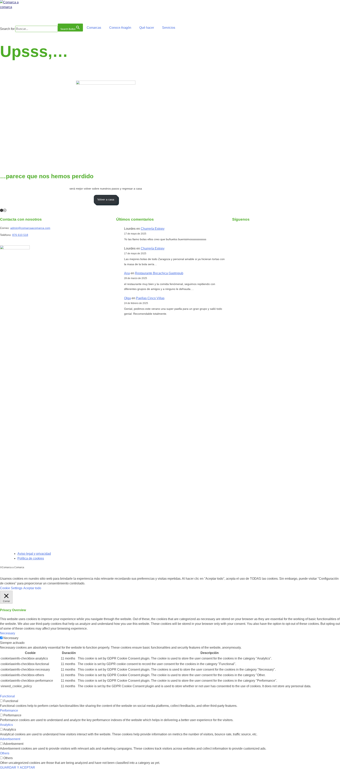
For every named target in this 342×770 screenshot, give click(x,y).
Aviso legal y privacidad (34, 553)
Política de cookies (30, 558)
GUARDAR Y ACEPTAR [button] (17, 767)
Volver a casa (105, 199)
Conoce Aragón (120, 27)
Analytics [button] (6, 724)
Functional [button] (7, 696)
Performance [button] (9, 710)
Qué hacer (146, 27)
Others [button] (4, 753)
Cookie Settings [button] (11, 588)
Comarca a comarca (21, 16)
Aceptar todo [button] (32, 588)
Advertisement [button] (10, 739)
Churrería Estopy (152, 228)
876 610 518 (20, 234)
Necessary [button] (7, 633)
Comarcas (94, 27)
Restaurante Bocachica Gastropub (159, 273)
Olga (127, 298)
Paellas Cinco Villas (150, 298)
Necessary (10, 638)
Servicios (168, 27)
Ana (127, 273)
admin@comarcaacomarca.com (30, 228)
